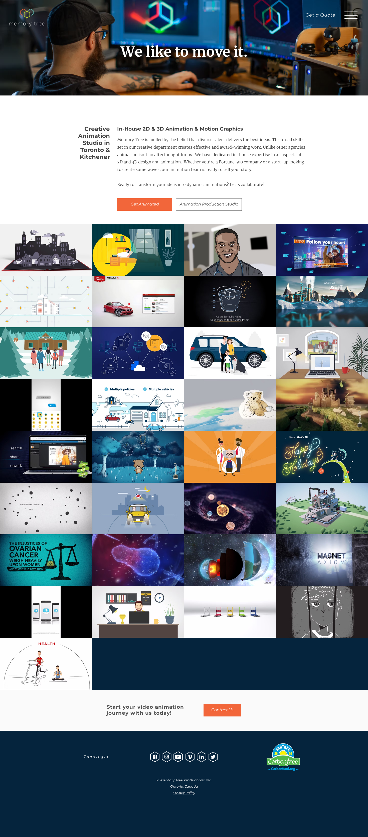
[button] (350, 15)
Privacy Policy (184, 793)
